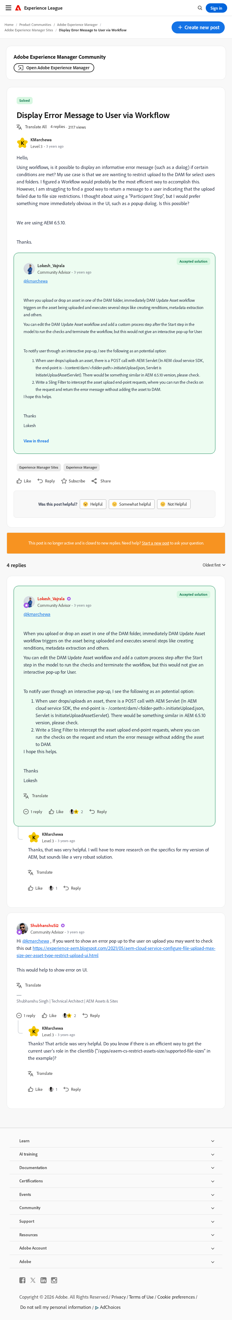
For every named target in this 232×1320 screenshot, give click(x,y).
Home (9, 24)
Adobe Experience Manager (77, 24)
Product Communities (35, 24)
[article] (114, 706)
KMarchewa (41, 139)
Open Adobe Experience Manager (57, 67)
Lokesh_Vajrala (51, 265)
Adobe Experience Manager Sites (29, 30)
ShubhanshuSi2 (45, 925)
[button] (198, 27)
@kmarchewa (36, 281)
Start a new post (155, 543)
